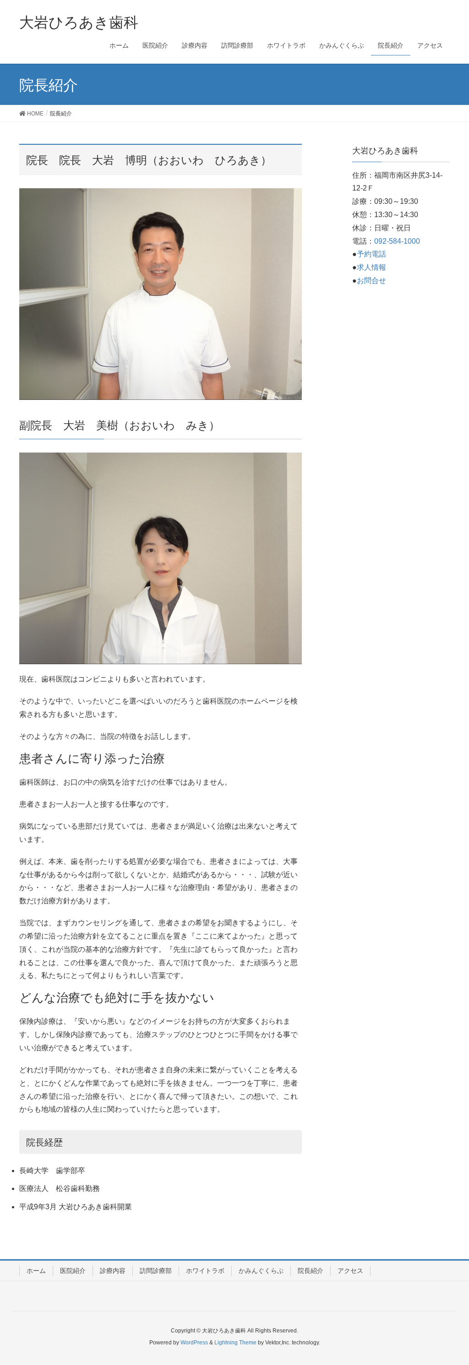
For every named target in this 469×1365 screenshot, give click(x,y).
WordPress (194, 1342)
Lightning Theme (235, 1342)
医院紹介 (73, 1270)
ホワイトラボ (205, 1270)
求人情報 (371, 267)
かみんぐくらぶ (261, 1270)
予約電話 (371, 254)
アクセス (350, 1270)
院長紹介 (310, 1270)
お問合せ (371, 280)
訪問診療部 (156, 1270)
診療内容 (112, 1270)
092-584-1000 (397, 241)
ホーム (36, 1270)
